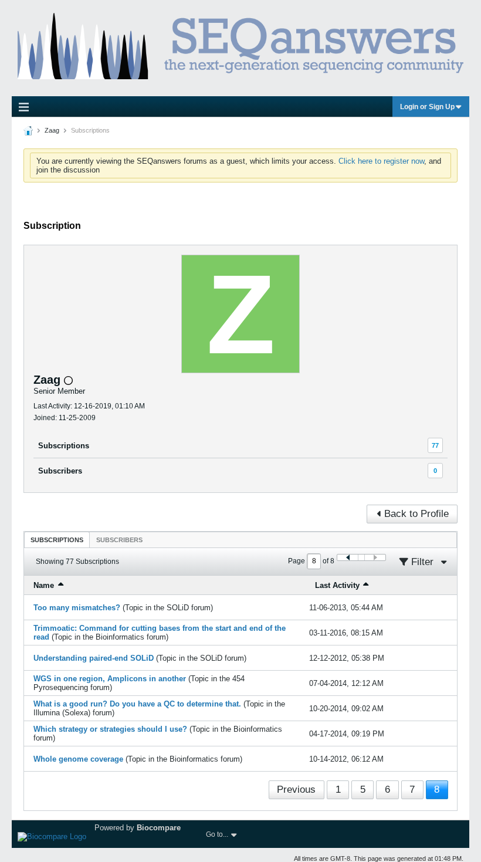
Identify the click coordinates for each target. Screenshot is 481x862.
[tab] (57, 539)
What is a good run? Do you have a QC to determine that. (137, 703)
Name (43, 585)
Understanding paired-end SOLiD (93, 658)
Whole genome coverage (78, 759)
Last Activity (337, 585)
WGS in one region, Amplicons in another (109, 678)
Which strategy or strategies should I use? (110, 729)
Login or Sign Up (427, 107)
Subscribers (60, 471)
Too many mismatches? (76, 607)
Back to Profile (416, 513)
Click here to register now (381, 161)
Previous (296, 789)
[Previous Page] (347, 557)
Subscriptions (63, 445)
